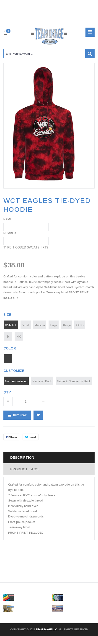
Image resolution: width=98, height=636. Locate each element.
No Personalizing (16, 381)
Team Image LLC (46, 629)
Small (25, 325)
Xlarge (66, 325)
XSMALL (11, 325)
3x (8, 336)
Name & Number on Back (74, 381)
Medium (39, 325)
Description (22, 457)
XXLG (80, 325)
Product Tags (24, 469)
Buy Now (19, 415)
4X (19, 336)
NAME (7, 219)
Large (53, 325)
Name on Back (42, 381)
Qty (7, 392)
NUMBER (9, 233)
